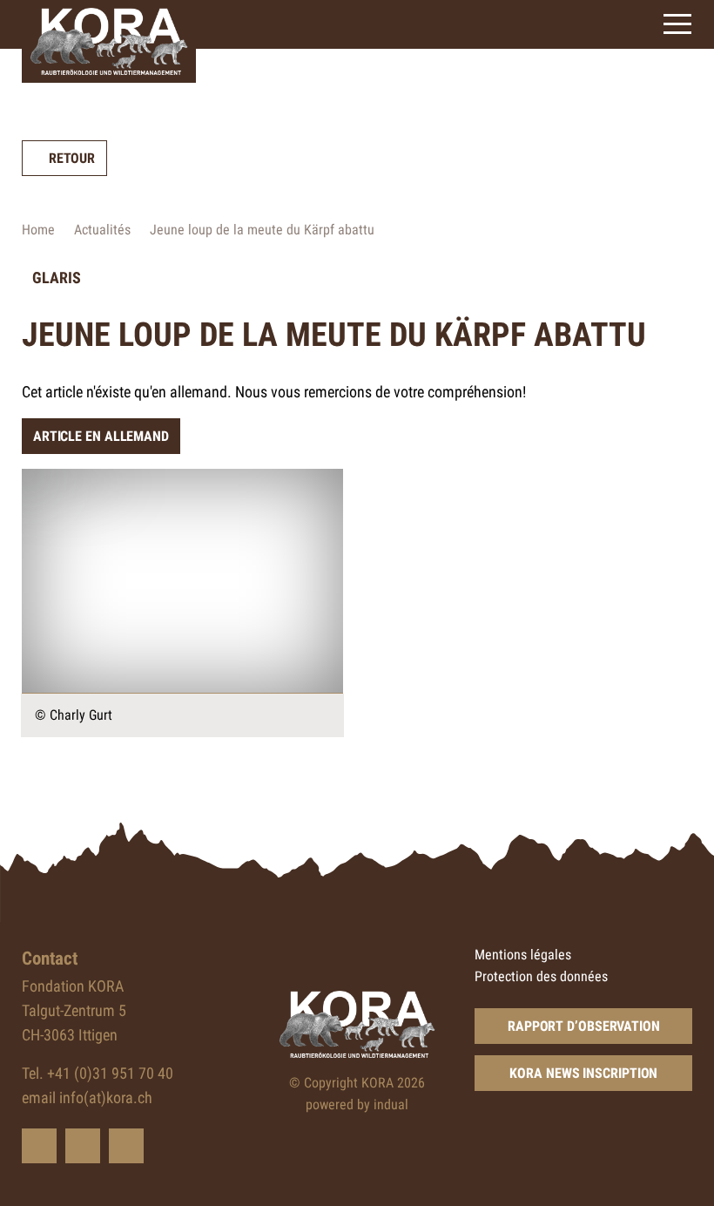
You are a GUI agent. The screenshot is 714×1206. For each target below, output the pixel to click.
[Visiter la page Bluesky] (39, 1145)
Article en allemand (101, 436)
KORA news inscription (583, 1073)
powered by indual (357, 1104)
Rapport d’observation (584, 1026)
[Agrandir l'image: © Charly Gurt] (182, 581)
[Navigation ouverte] (677, 24)
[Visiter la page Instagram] (126, 1145)
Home (38, 229)
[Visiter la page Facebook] (82, 1145)
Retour (72, 158)
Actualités (102, 229)
